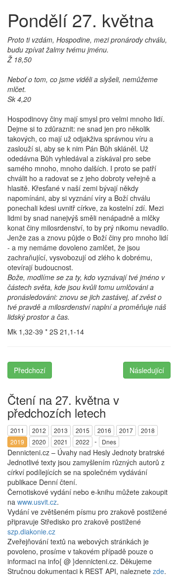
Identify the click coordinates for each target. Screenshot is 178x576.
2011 (17, 430)
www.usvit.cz (37, 502)
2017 (126, 430)
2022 (82, 441)
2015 (82, 430)
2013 (61, 430)
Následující (147, 370)
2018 (148, 430)
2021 (61, 441)
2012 (39, 430)
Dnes (109, 441)
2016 (104, 430)
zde (158, 571)
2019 (17, 441)
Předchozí (29, 370)
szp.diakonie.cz (31, 531)
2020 (39, 441)
